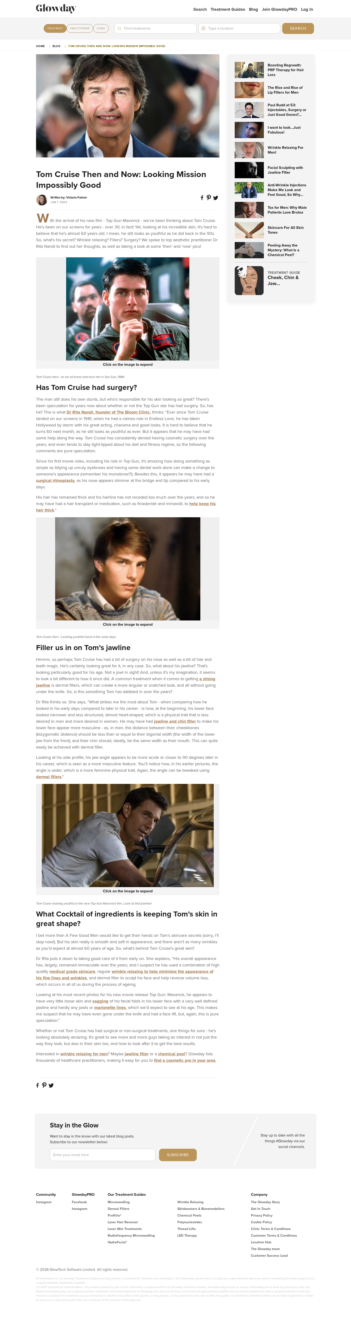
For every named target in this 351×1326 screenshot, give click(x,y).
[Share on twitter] (216, 199)
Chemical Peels (189, 1215)
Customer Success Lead (269, 1256)
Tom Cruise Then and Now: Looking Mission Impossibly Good (116, 46)
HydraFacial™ (118, 1242)
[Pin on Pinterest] (209, 199)
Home (40, 46)
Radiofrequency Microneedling (131, 1236)
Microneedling (119, 1202)
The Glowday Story (265, 1202)
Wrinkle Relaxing (190, 1202)
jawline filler (137, 1053)
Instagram (44, 1202)
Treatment (55, 28)
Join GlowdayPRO (279, 9)
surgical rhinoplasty (55, 480)
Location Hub (261, 1242)
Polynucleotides (189, 1222)
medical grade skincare (72, 971)
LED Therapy (187, 1236)
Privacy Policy (261, 1215)
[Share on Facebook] (202, 199)
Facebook (79, 1202)
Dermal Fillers (118, 1209)
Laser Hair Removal (123, 1222)
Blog (253, 9)
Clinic (101, 28)
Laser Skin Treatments (125, 1229)
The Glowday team (265, 1249)
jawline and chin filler (175, 721)
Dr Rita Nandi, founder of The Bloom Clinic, (109, 412)
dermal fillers (49, 776)
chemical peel (171, 1053)
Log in (307, 9)
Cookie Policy (261, 1222)
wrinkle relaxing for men (84, 1053)
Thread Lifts (186, 1229)
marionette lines (110, 1007)
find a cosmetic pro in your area (184, 1060)
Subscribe (178, 1155)
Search (200, 9)
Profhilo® (115, 1215)
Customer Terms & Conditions (274, 1236)
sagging (100, 1001)
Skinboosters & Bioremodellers (201, 1209)
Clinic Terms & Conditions (271, 1229)
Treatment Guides (228, 9)
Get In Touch (260, 1209)
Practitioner (80, 28)
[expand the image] (127, 309)
